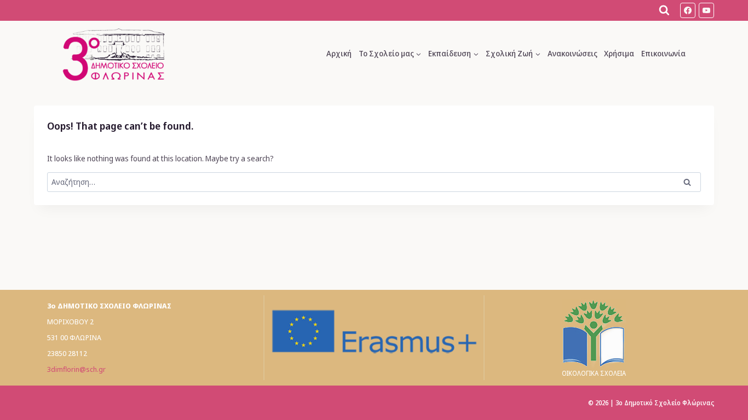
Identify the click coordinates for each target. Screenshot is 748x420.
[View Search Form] (664, 10)
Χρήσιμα (619, 53)
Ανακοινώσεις (572, 53)
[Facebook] (687, 10)
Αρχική (339, 53)
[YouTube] (706, 10)
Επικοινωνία (663, 53)
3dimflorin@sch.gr (76, 369)
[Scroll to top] (727, 394)
